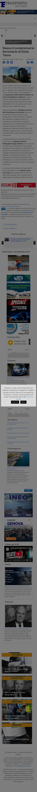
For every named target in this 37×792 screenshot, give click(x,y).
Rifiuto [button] (23, 402)
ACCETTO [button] (15, 402)
